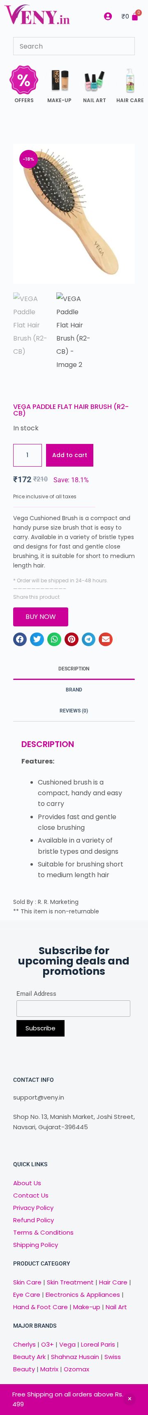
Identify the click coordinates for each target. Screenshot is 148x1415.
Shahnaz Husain (75, 1356)
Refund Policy (33, 1220)
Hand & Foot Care (40, 1307)
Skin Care (27, 1282)
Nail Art (116, 1307)
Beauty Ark (29, 1356)
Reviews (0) (74, 711)
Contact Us (31, 1195)
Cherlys (24, 1344)
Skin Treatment (70, 1282)
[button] (20, 640)
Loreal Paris (98, 1344)
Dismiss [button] (129, 1399)
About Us (27, 1183)
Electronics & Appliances (83, 1294)
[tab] (74, 668)
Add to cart (69, 455)
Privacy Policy (33, 1207)
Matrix (49, 1369)
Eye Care (26, 1294)
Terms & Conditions (43, 1232)
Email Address (36, 993)
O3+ (47, 1344)
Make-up (86, 1307)
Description (73, 669)
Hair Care (113, 1282)
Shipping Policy (35, 1244)
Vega (67, 1344)
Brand (74, 690)
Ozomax (76, 1369)
